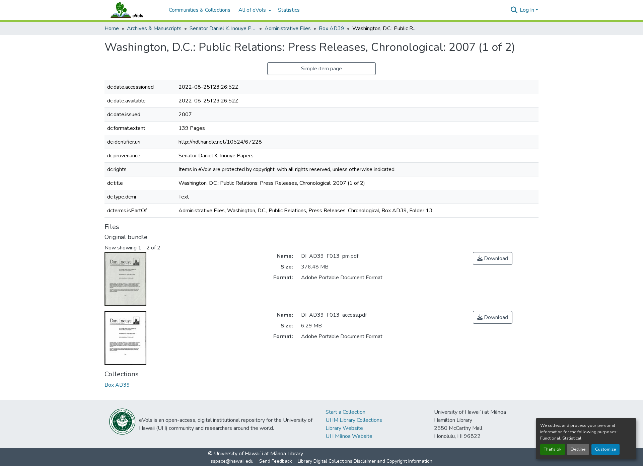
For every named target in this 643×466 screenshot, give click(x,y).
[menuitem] (254, 10)
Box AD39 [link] (331, 28)
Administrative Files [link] (288, 28)
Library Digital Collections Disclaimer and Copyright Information (365, 461)
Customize (605, 449)
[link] (492, 258)
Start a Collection (345, 412)
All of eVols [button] (252, 10)
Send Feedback (275, 461)
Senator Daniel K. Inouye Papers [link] (223, 28)
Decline (578, 449)
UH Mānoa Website (349, 436)
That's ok (552, 449)
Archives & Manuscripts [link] (154, 28)
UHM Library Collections (354, 420)
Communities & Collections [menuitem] (199, 10)
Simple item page (321, 68)
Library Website (344, 428)
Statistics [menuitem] (289, 10)
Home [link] (111, 28)
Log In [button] (527, 10)
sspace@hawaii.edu (232, 461)
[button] (133, 10)
